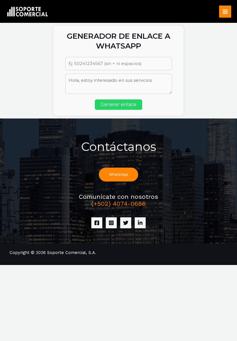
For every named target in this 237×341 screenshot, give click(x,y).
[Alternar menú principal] (225, 11)
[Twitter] (125, 222)
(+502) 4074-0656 (118, 203)
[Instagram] (111, 222)
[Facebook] (96, 222)
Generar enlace (118, 104)
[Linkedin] (140, 222)
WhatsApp (118, 174)
